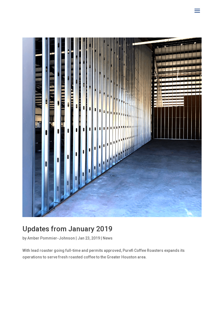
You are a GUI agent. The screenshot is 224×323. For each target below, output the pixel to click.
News (108, 238)
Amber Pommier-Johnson (51, 238)
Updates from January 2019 (67, 229)
